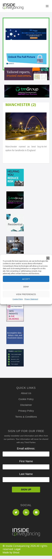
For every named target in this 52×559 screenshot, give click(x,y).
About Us (26, 393)
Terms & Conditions (26, 416)
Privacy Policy (26, 410)
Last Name (26, 473)
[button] (47, 258)
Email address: (26, 448)
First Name (26, 461)
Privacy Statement (31, 299)
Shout (16, 552)
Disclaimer (26, 405)
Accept (26, 278)
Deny (26, 286)
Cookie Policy (18, 299)
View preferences (26, 294)
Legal (17, 549)
